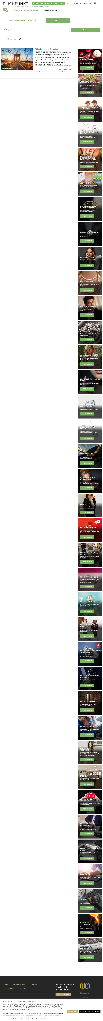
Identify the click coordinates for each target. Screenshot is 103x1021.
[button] (94, 3)
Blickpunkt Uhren (19, 984)
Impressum (84, 997)
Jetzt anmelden (63, 994)
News (6, 984)
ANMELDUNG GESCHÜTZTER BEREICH (49, 3)
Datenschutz (84, 993)
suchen (86, 30)
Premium (23, 988)
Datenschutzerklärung (43, 1018)
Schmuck (34, 984)
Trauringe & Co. (9, 988)
